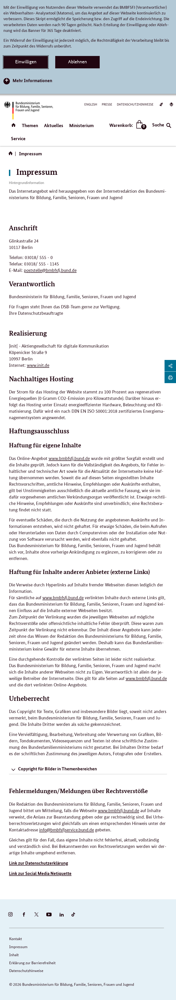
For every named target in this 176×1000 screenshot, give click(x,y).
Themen (30, 125)
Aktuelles (53, 125)
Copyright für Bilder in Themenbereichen (57, 769)
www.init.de (38, 365)
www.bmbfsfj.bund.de (69, 458)
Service (18, 138)
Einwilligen (25, 61)
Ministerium (81, 125)
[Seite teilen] (170, 365)
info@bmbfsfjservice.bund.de (66, 830)
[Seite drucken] (170, 377)
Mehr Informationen (32, 80)
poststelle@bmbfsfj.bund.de (50, 270)
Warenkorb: (126, 125)
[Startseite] (11, 155)
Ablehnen (77, 61)
